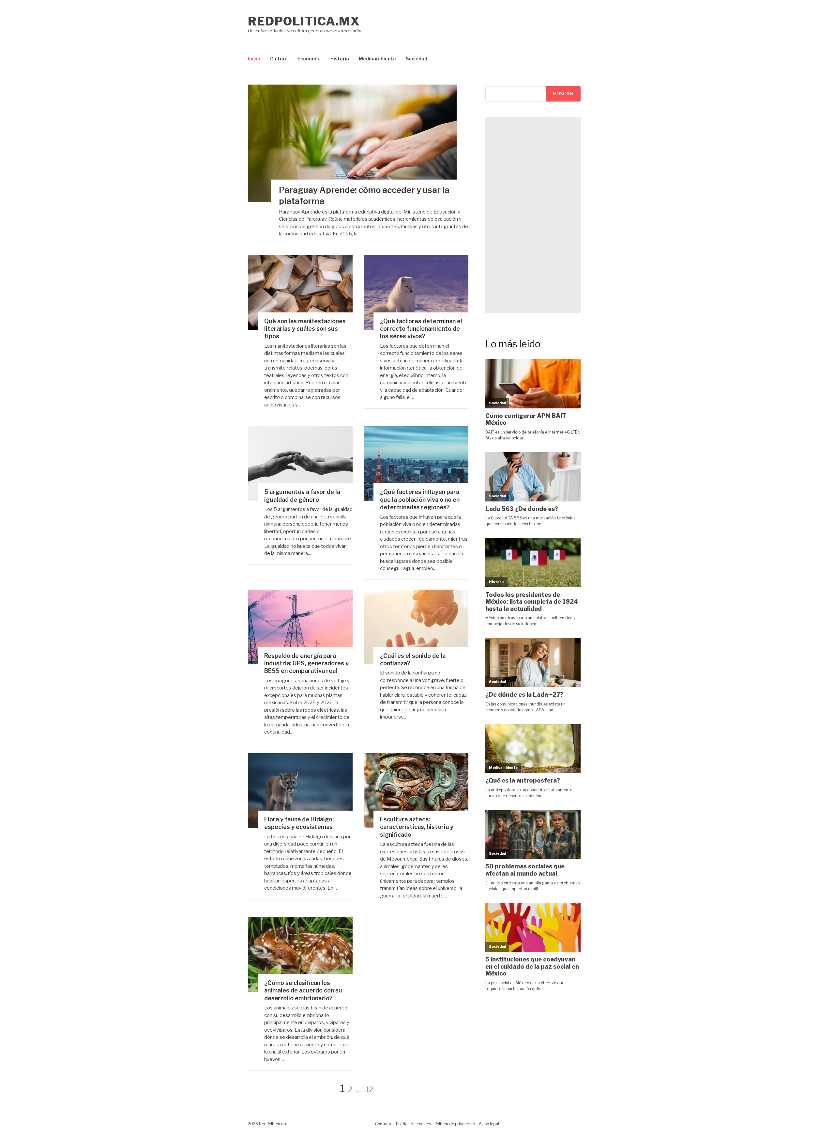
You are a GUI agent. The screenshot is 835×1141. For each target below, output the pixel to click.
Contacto (383, 1123)
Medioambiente (377, 58)
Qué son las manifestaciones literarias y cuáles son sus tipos (305, 329)
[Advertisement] (533, 215)
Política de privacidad (454, 1123)
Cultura (279, 58)
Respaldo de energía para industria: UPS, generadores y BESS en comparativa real (306, 663)
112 (367, 1089)
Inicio (254, 58)
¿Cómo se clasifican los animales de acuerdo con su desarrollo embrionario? (303, 990)
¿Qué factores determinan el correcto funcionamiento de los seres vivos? (421, 329)
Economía (309, 58)
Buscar (563, 94)
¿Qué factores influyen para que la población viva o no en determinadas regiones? (420, 499)
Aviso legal (489, 1123)
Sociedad (416, 58)
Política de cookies (413, 1123)
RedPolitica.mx (304, 21)
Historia (339, 58)
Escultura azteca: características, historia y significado (416, 827)
